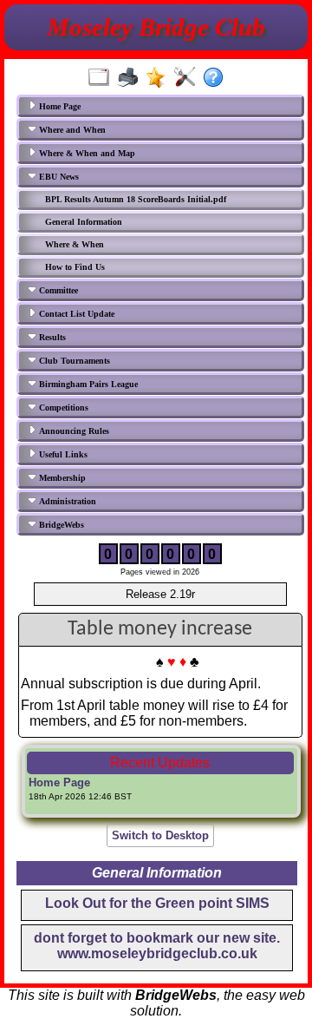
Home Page (58, 106)
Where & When (74, 244)
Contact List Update (75, 314)
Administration (66, 501)
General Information (83, 222)
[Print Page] (131, 78)
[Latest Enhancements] (160, 78)
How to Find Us (75, 267)
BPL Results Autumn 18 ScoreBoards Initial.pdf (135, 199)
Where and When (71, 130)
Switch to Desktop (160, 835)
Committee (57, 290)
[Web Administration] (188, 78)
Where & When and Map (85, 153)
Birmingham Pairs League (87, 384)
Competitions (62, 407)
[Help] (217, 78)
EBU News (57, 176)
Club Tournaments (73, 360)
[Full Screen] (102, 78)
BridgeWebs (60, 524)
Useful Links (62, 454)
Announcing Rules (72, 431)
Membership (61, 478)
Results (51, 337)
